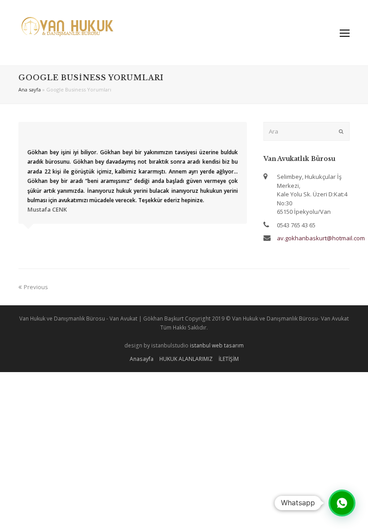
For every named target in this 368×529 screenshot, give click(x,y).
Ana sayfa (29, 89)
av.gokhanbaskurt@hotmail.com (321, 238)
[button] (342, 503)
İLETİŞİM (229, 359)
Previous (36, 287)
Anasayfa (141, 359)
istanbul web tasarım (217, 345)
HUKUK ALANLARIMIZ (186, 359)
